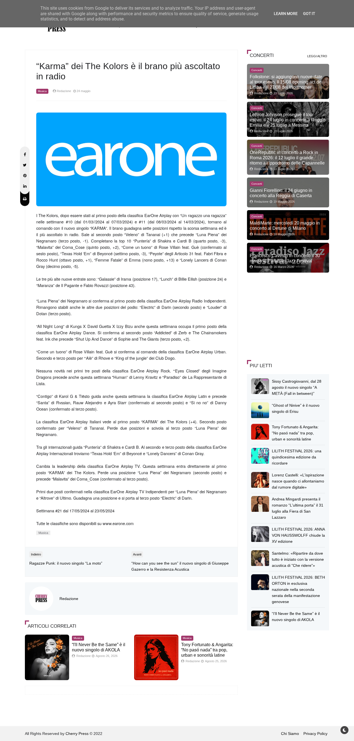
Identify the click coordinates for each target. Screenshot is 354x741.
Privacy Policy (315, 733)
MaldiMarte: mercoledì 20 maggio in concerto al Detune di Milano (285, 225)
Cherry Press (77, 733)
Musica (42, 91)
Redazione (68, 598)
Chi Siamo (290, 733)
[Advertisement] (288, 315)
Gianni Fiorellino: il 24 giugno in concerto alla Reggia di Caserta (281, 193)
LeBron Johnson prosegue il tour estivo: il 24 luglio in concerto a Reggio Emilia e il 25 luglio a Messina (288, 119)
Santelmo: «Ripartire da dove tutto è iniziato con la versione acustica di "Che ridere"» (298, 559)
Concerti (256, 70)
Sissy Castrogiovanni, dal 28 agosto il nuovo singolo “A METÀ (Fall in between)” (296, 387)
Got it (309, 13)
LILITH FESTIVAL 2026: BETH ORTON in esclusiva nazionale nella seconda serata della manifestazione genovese (298, 589)
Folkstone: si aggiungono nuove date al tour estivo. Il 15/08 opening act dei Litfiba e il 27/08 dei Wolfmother (286, 82)
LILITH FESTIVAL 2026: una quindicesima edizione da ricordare (296, 457)
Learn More (286, 13)
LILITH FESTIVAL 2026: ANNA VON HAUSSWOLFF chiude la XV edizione (298, 535)
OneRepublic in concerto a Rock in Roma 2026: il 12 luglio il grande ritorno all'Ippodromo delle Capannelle (287, 157)
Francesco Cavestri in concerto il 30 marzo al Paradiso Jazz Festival (285, 258)
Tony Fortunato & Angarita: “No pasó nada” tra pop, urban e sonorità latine (207, 649)
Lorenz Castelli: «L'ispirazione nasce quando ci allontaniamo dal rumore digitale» (298, 481)
